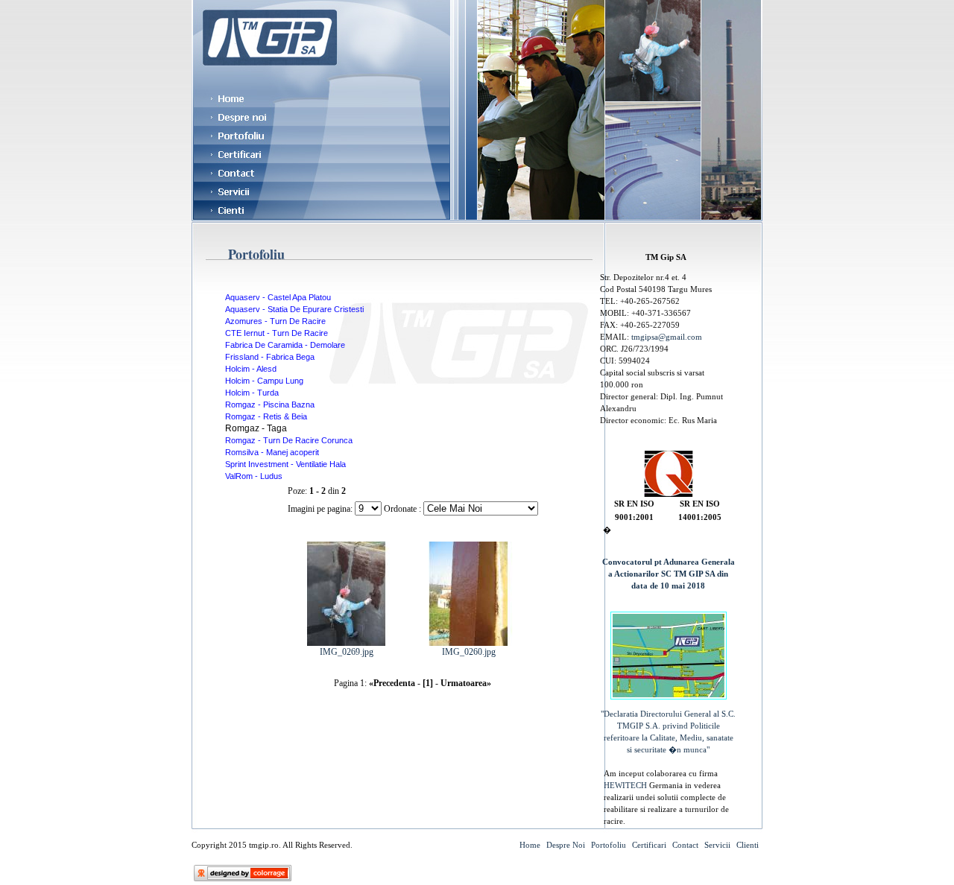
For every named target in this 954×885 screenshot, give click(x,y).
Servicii (717, 844)
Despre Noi (565, 844)
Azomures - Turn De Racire (275, 321)
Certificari (649, 844)
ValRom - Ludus (253, 476)
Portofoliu (608, 844)
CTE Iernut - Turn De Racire (276, 333)
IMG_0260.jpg (469, 652)
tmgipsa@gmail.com (666, 336)
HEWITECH (626, 785)
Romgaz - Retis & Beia (266, 416)
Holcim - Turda (252, 392)
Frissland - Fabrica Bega (270, 356)
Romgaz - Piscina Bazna (270, 404)
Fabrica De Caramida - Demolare (285, 344)
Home (529, 844)
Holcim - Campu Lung (264, 380)
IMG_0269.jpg (346, 652)
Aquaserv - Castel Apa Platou (278, 297)
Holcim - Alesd (251, 368)
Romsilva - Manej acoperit (272, 452)
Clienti (747, 844)
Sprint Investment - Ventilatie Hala (285, 464)
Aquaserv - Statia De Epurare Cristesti (294, 309)
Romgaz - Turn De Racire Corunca (289, 440)
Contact (685, 844)
